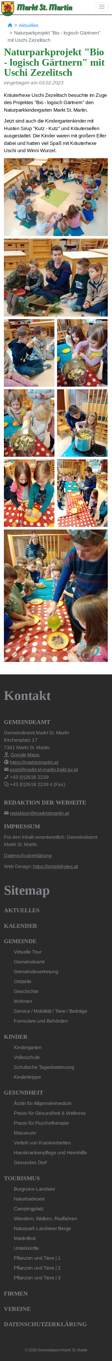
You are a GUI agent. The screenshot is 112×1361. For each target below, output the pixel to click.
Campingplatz (28, 1208)
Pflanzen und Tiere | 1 (37, 1258)
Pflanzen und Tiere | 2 (37, 1268)
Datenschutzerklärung (45, 1324)
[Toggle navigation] (102, 6)
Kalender (20, 926)
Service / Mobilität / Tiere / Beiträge (50, 1011)
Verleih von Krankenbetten (42, 1142)
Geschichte (26, 991)
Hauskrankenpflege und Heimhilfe (50, 1152)
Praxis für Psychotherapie (41, 1123)
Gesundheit (23, 1092)
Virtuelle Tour (28, 952)
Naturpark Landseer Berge (42, 1228)
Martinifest (25, 1238)
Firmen (16, 1293)
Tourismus (22, 1178)
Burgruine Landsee (34, 1189)
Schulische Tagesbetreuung (44, 1067)
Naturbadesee (29, 1199)
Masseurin (25, 1133)
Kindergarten (27, 1047)
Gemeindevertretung (36, 971)
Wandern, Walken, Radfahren (45, 1218)
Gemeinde (20, 941)
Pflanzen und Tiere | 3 (37, 1277)
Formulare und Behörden (41, 1021)
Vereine (17, 1309)
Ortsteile (23, 981)
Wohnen (23, 1001)
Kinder (16, 1037)
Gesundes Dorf (30, 1162)
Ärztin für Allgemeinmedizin (43, 1103)
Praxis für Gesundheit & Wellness (50, 1113)
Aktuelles (29, 25)
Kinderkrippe (27, 1077)
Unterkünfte (26, 1248)
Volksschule (27, 1057)
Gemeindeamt (29, 961)
